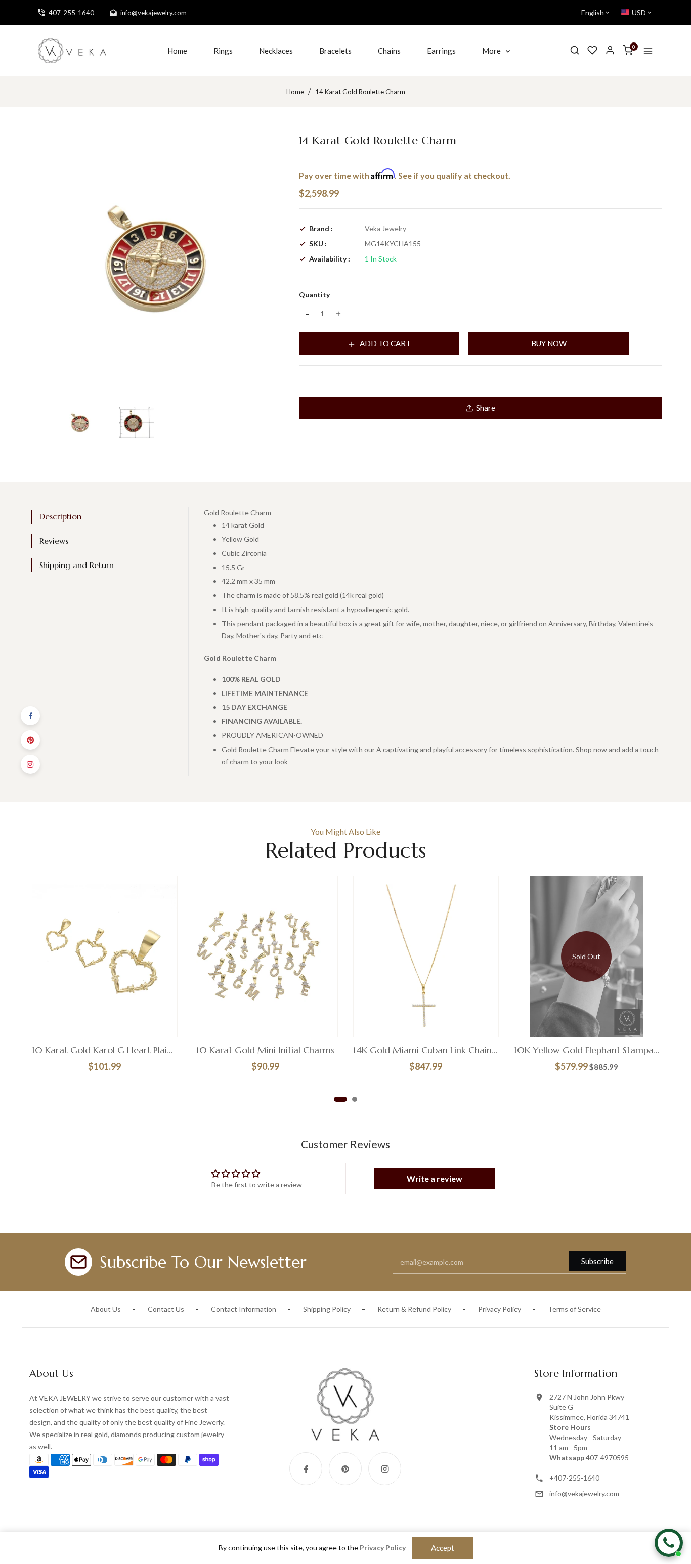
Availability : (329, 258)
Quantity (314, 294)
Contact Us (166, 1309)
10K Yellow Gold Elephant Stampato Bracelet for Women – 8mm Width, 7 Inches (587, 1050)
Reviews (53, 541)
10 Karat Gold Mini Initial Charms (265, 1050)
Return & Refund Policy (414, 1309)
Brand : (321, 228)
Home (295, 92)
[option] (80, 423)
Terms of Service (574, 1309)
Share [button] (485, 407)
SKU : (318, 243)
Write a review (434, 1178)
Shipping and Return (76, 565)
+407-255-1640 (574, 1477)
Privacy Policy (499, 1309)
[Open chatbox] (669, 1543)
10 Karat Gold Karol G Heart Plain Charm (105, 1050)
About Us (106, 1309)
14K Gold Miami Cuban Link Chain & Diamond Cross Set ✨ (426, 1050)
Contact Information (243, 1309)
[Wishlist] (592, 50)
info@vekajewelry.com (584, 1493)
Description (60, 516)
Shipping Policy (327, 1309)
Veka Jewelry (385, 228)
